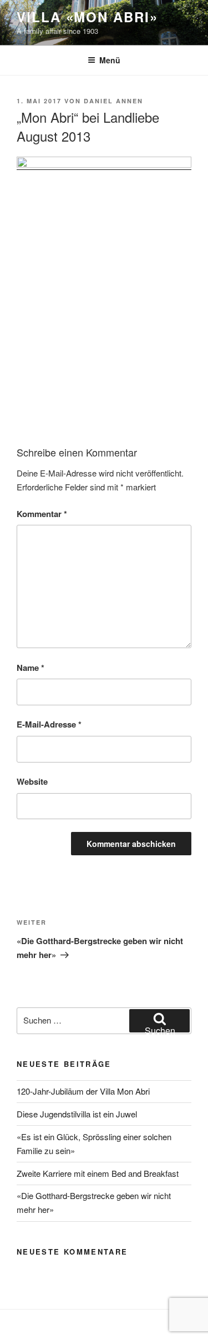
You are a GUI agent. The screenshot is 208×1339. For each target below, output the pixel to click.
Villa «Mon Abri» (87, 16)
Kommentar (42, 514)
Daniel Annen (113, 101)
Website (32, 781)
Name (30, 667)
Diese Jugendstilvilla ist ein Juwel (77, 1114)
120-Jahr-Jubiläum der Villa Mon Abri (83, 1091)
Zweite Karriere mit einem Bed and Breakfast (98, 1173)
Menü (109, 60)
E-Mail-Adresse (49, 724)
